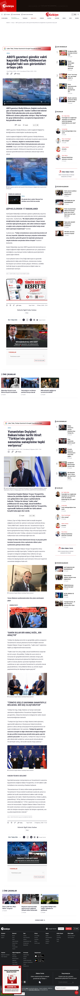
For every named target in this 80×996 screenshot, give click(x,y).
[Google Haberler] (41, 320)
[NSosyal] (34, 320)
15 (31, 345)
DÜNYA (64, 18)
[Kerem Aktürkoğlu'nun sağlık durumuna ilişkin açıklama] (63, 62)
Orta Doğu (36, 935)
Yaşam (47, 933)
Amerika (36, 939)
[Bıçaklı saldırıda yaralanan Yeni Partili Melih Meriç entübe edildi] (63, 99)
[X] (23, 320)
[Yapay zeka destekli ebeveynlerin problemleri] (59, 226)
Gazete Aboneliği (16, 14)
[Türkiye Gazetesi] (52, 16)
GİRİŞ (75, 14)
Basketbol (25, 945)
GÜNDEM (42, 18)
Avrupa (36, 937)
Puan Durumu (26, 937)
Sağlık (47, 935)
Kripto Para (14, 943)
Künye (24, 958)
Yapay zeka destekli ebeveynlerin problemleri (69, 223)
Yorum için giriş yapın (39, 360)
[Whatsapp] (7, 74)
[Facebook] (10, 305)
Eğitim (2, 937)
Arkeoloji (59, 937)
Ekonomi (14, 933)
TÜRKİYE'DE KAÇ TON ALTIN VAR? (68, 586)
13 (29, 345)
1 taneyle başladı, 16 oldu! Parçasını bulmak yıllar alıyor (69, 603)
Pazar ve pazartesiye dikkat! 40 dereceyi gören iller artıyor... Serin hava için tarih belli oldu (70, 212)
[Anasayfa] (5, 928)
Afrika (35, 941)
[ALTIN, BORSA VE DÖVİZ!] (59, 597)
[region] (40, 991)
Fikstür (24, 939)
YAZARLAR (25, 18)
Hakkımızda (26, 954)
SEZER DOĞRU (12, 273)
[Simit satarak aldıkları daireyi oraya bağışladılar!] (59, 195)
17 (34, 345)
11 (26, 345)
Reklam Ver (26, 966)
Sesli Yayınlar (71, 937)
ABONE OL (68, 928)
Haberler (14, 960)
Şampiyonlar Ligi (27, 941)
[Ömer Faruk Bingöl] (59, 140)
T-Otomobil (15, 947)
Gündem (3, 933)
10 (25, 345)
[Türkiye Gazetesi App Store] (39, 956)
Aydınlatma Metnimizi (34, 989)
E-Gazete (8, 14)
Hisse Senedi (15, 941)
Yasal (24, 964)
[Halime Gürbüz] (59, 149)
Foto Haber (14, 962)
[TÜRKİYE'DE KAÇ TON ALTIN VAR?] (59, 589)
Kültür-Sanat (60, 933)
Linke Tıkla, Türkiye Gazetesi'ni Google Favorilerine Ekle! (24, 48)
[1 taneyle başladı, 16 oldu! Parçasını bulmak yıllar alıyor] (59, 606)
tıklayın (70, 176)
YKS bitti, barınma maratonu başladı (69, 232)
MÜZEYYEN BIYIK (14, 817)
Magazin (14, 954)
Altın (13, 937)
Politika (3, 935)
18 (35, 345)
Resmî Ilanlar (15, 958)
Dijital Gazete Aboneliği (28, 14)
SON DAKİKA (5, 18)
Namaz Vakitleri (71, 935)
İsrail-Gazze (37, 943)
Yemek (47, 939)
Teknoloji (14, 956)
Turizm (13, 948)
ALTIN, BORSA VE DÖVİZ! (69, 594)
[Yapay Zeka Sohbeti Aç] (76, 992)
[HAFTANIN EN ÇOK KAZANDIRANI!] (59, 204)
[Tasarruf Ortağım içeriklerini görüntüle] (15, 18)
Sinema (58, 935)
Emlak (13, 945)
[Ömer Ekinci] (59, 157)
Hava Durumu (49, 937)
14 (30, 345)
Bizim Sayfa (70, 933)
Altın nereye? (65, 140)
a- (34, 125)
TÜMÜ (39, 345)
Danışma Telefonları (28, 962)
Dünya (8, 53)
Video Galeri (15, 964)
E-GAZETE (61, 928)
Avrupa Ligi (26, 943)
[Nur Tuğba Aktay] (59, 117)
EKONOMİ (57, 18)
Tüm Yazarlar (4, 956)
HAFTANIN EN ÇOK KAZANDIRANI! (69, 201)
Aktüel (47, 943)
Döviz (13, 939)
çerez (26, 988)
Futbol (24, 935)
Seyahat (47, 941)
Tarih (58, 941)
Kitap (58, 939)
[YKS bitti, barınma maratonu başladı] (59, 235)
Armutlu (64, 149)
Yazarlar (3, 952)
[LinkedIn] (31, 320)
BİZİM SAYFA (33, 18)
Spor (24, 933)
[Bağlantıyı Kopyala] (11, 74)
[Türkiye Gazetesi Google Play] (39, 960)
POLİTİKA (49, 18)
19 (36, 345)
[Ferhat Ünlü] (59, 131)
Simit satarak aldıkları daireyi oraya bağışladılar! (70, 192)
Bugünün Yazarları (5, 954)
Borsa (13, 935)
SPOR (70, 18)
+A (37, 125)
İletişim (25, 956)
